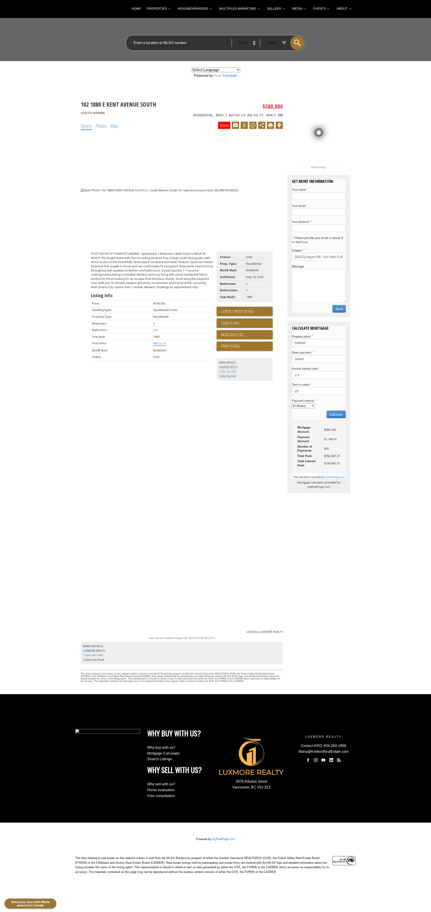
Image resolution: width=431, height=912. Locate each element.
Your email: (299, 205)
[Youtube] (323, 760)
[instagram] (315, 760)
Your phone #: (301, 221)
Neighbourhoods (193, 8)
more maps (319, 167)
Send (339, 309)
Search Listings (159, 759)
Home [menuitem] (136, 8)
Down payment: (302, 352)
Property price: (301, 336)
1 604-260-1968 (227, 371)
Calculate (336, 414)
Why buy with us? (161, 747)
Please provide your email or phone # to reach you (317, 240)
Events (319, 8)
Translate (229, 75)
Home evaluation (160, 790)
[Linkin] (331, 760)
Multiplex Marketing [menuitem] (237, 8)
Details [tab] (86, 125)
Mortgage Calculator (163, 753)
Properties (157, 8)
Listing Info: (102, 295)
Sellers (274, 8)
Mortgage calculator (247, 335)
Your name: (299, 189)
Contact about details (237, 311)
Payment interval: (303, 400)
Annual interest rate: (305, 368)
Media (297, 8)
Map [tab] (114, 125)
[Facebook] (308, 760)
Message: (298, 266)
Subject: (297, 250)
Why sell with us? (161, 784)
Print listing (230, 346)
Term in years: (301, 384)
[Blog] (339, 760)
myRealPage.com (335, 477)
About (342, 8)
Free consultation (161, 796)
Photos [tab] (101, 125)
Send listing (230, 323)
